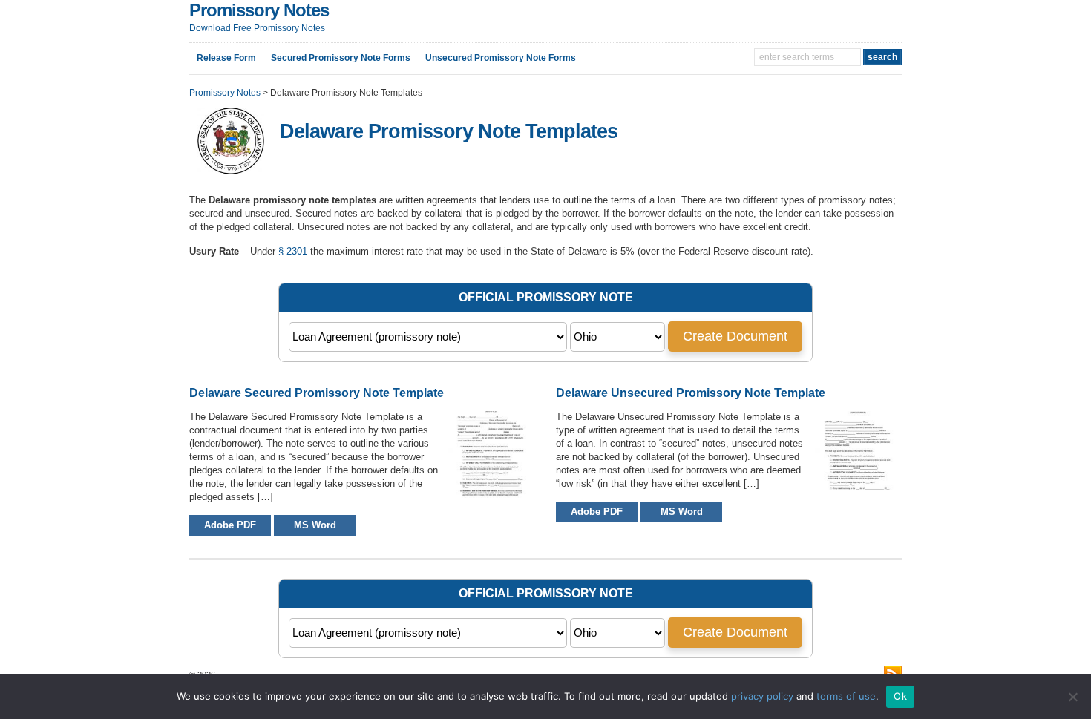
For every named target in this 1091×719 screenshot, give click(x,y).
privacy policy (762, 696)
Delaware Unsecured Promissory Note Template (690, 393)
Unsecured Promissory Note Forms (500, 58)
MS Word (315, 525)
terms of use (846, 696)
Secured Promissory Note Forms (340, 58)
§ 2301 (292, 251)
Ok (900, 696)
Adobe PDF (230, 525)
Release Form (226, 58)
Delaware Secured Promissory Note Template (316, 393)
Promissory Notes (259, 10)
